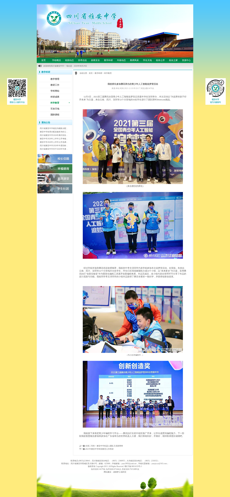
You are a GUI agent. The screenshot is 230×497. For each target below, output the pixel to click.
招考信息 (82, 60)
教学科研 (108, 60)
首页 (43, 60)
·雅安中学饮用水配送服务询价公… (53, 132)
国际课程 (55, 115)
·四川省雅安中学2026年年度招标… (53, 145)
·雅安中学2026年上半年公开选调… (53, 142)
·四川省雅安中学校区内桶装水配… (53, 128)
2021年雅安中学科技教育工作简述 (99, 449)
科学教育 (55, 103)
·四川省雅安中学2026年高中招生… (53, 135)
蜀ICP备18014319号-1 (133, 466)
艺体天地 (55, 109)
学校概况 (56, 60)
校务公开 (160, 60)
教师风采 (134, 60)
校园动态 (69, 60)
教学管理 (55, 79)
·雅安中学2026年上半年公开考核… (53, 139)
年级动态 (121, 60)
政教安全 (95, 60)
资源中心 (186, 60)
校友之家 (173, 60)
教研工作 (55, 85)
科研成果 (55, 97)
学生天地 (147, 60)
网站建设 (107, 472)
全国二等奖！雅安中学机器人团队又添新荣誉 (104, 446)
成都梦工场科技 (119, 472)
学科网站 (55, 91)
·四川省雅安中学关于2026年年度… (53, 149)
